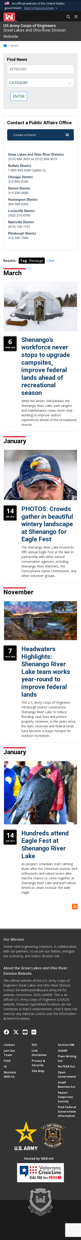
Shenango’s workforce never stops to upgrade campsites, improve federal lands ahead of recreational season (45, 366)
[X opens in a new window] (16, 1032)
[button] (41, 8)
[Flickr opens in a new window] (34, 1032)
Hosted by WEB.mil (39, 1158)
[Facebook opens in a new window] (6, 1032)
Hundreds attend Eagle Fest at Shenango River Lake (45, 845)
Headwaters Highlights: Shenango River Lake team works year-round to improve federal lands (45, 671)
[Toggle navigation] (74, 17)
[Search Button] (66, 17)
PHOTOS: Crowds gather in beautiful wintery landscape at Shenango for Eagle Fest (47, 524)
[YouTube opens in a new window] (25, 1032)
